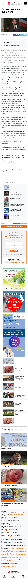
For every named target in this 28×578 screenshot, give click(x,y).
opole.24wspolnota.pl (6, 554)
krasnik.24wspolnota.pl (7, 560)
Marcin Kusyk (7, 17)
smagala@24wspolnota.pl (7, 522)
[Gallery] (14, 279)
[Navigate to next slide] (25, 279)
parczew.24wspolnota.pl (19, 551)
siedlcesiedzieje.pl (13, 556)
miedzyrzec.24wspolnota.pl (17, 550)
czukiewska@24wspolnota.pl (18, 525)
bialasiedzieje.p (5, 550)
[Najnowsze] (13, 576)
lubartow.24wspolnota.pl (19, 554)
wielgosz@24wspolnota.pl (7, 537)
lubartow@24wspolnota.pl (16, 514)
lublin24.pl (12, 548)
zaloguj (14, 251)
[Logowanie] (23, 576)
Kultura (4, 50)
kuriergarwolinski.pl (6, 557)
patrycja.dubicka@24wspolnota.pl (10, 531)
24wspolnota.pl (19, 548)
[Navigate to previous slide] (3, 279)
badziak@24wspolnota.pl (7, 534)
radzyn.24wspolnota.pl (7, 551)
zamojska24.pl (5, 559)
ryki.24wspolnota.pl (14, 559)
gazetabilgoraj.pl (16, 557)
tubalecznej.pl (5, 556)
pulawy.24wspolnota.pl (13, 553)
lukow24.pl (4, 553)
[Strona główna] (4, 576)
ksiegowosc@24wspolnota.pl (8, 566)
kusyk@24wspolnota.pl (7, 519)
